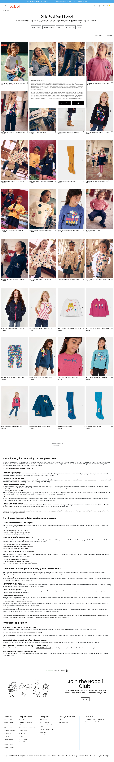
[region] (58, 92)
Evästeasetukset (37, 103)
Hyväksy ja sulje (78, 103)
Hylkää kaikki (64, 103)
